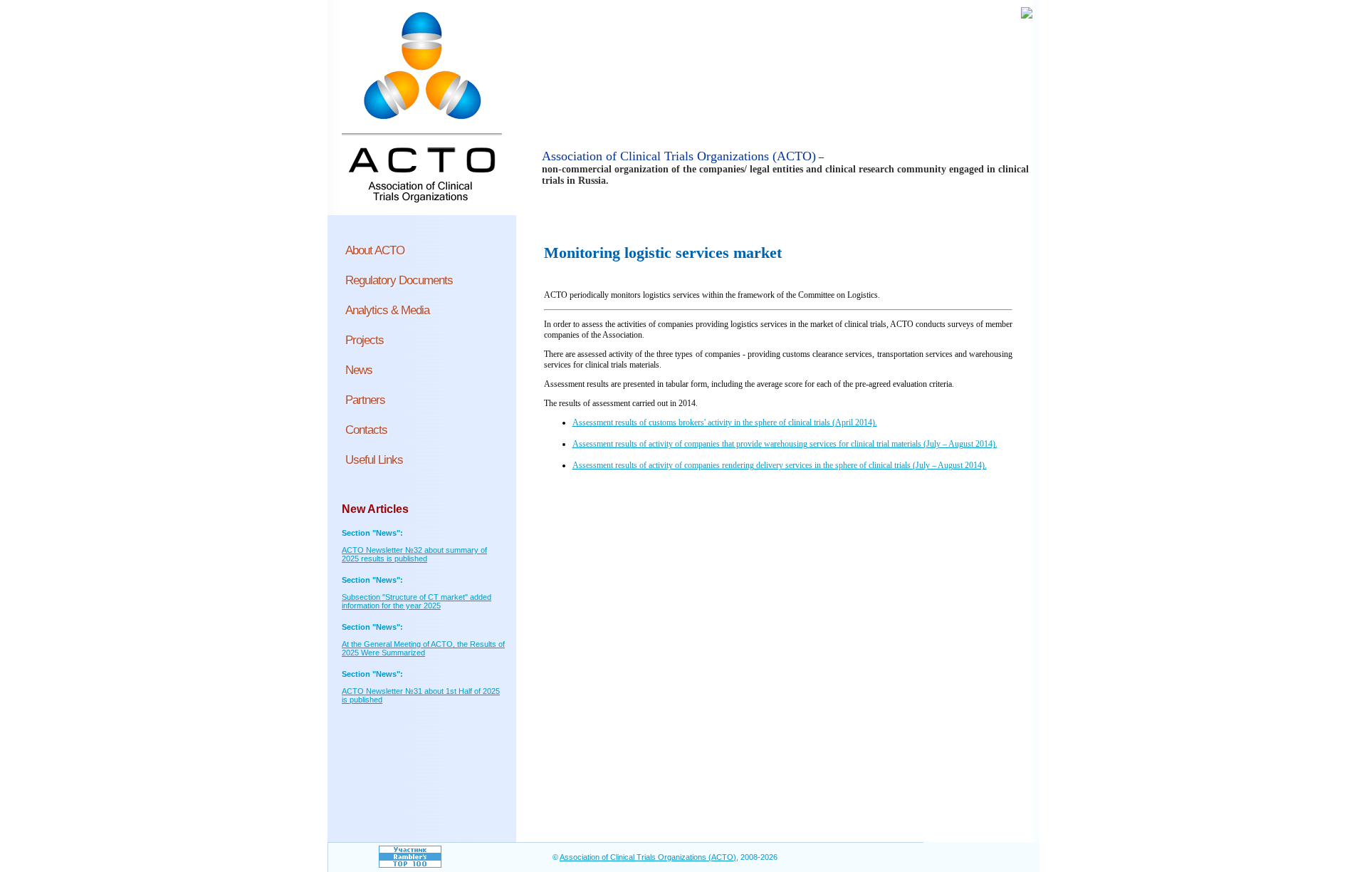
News (358, 370)
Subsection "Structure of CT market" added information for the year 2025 (416, 601)
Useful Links (374, 460)
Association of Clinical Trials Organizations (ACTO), (649, 857)
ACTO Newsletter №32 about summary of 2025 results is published (414, 554)
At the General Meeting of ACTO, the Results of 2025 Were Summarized (423, 648)
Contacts (366, 430)
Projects (364, 340)
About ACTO (374, 250)
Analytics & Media (387, 310)
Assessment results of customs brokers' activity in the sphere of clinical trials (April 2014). (724, 422)
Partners (365, 400)
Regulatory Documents (399, 280)
